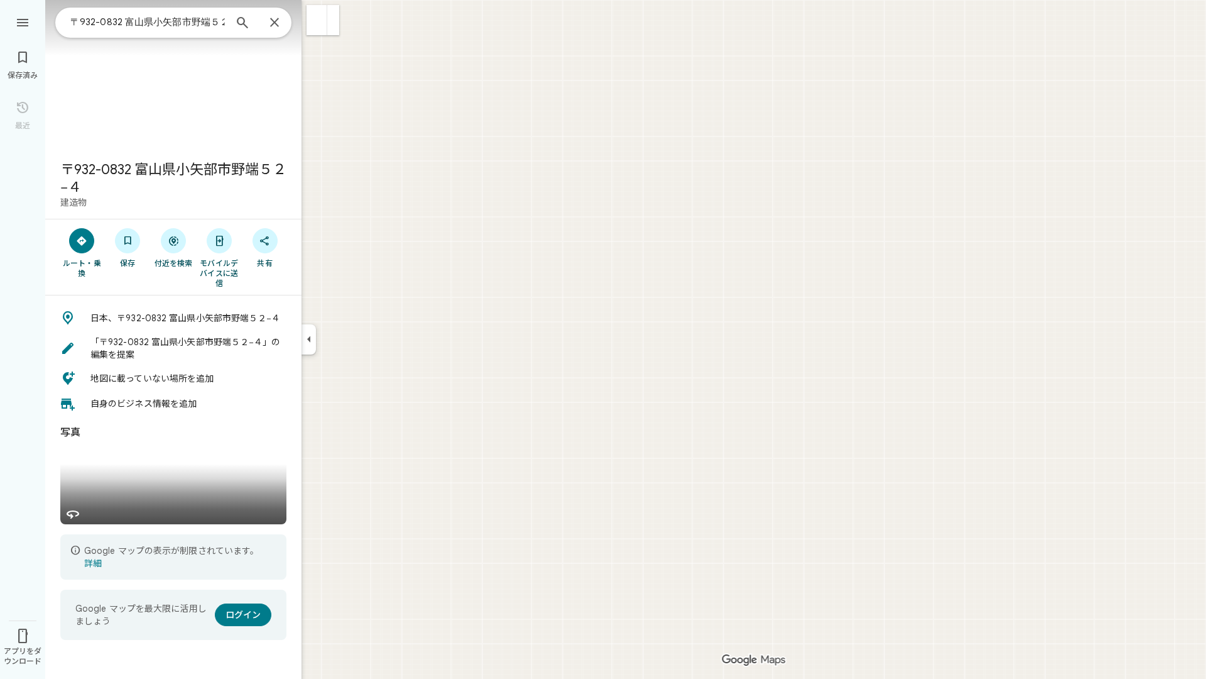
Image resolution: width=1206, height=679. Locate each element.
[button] (317, 20)
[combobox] (147, 22)
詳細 (93, 563)
